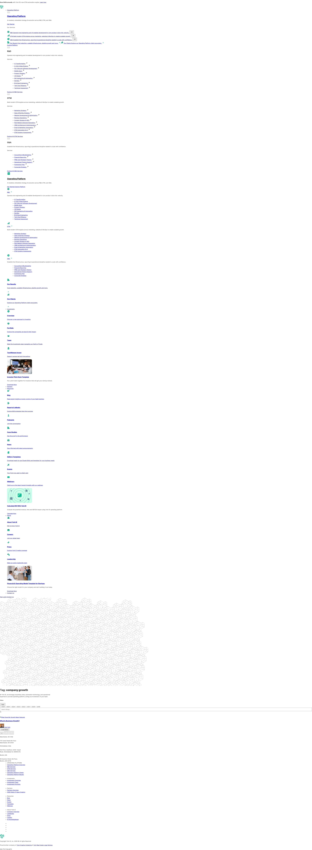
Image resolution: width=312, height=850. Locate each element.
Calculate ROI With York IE (16, 506)
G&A (8, 258)
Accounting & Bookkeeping (22, 266)
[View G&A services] (74, 39)
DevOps (16, 213)
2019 (38, 707)
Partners (9, 386)
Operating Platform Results (15, 774)
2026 (3, 707)
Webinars (10, 806)
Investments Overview (14, 780)
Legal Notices (48, 845)
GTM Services (11, 769)
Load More (4, 729)
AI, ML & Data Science (21, 201)
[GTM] (11, 226)
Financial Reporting (20, 268)
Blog (8, 798)
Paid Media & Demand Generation (24, 243)
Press (8, 815)
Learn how (43, 2)
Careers (9, 817)
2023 (18, 707)
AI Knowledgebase (13, 819)
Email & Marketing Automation (23, 247)
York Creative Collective (24, 845)
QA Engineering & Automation (23, 211)
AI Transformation (19, 199)
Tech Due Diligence (20, 217)
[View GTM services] (73, 36)
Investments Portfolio (13, 784)
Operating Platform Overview (16, 765)
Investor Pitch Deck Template (18, 377)
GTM (8, 226)
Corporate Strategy (20, 275)
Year (2, 704)
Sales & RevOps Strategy (22, 235)
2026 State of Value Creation (16, 792)
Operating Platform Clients (15, 772)
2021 (28, 707)
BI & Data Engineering (21, 215)
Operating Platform (13, 10)
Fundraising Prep (19, 273)
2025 (8, 707)
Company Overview (13, 811)
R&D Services (11, 767)
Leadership (10, 813)
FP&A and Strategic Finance (22, 270)
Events (9, 802)
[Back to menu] (8, 12)
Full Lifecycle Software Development (25, 203)
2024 (13, 707)
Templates (10, 804)
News (9, 800)
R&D (8, 192)
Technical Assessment (21, 219)
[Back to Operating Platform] (8, 47)
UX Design (17, 209)
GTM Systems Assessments (22, 251)
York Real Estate (38, 845)
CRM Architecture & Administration (25, 245)
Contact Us (10, 593)
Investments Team (12, 782)
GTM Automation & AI (21, 249)
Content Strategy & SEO (21, 241)
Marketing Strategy (20, 233)
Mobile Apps (18, 205)
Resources (10, 388)
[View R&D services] (71, 32)
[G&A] (11, 258)
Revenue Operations (20, 239)
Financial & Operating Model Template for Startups (26, 583)
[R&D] (11, 192)
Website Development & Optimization (25, 237)
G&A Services (11, 770)
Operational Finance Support (23, 272)
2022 (24, 707)
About (9, 515)
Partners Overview (13, 790)
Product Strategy (19, 207)
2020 (34, 707)
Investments (11, 309)
